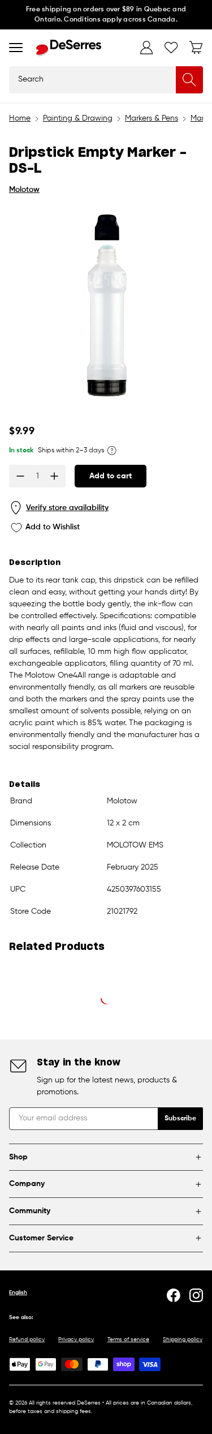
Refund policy (27, 1339)
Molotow (24, 190)
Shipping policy (182, 1339)
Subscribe (180, 1118)
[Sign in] (146, 47)
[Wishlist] (171, 47)
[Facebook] (173, 1295)
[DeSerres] (68, 48)
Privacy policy (76, 1339)
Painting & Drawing (78, 118)
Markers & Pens (151, 118)
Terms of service (128, 1339)
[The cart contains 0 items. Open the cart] (196, 47)
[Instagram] (196, 1295)
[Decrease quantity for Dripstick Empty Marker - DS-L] (20, 476)
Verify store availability (67, 508)
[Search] (189, 79)
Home (20, 118)
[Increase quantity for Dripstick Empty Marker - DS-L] (54, 476)
